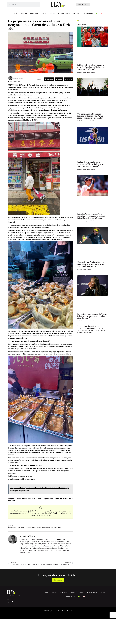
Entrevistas (34, 13)
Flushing (43, 527)
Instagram (58, 498)
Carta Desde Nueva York (20, 527)
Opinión (52, 13)
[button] (49, 79)
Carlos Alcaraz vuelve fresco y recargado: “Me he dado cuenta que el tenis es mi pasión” (90, 164)
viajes (59, 527)
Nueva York (49, 527)
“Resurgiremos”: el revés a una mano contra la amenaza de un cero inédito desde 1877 (90, 264)
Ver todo (76, 13)
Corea (38, 527)
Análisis (43, 13)
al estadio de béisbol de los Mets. (55, 110)
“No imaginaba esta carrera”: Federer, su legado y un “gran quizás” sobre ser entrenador (90, 115)
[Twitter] (12, 601)
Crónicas (24, 13)
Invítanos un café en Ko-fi (32, 498)
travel (55, 527)
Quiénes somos (87, 13)
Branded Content (64, 13)
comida (34, 527)
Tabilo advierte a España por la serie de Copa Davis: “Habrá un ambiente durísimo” (90, 67)
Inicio (16, 13)
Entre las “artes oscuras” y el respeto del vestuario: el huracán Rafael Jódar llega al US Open (91, 216)
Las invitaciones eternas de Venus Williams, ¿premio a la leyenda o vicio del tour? (92, 316)
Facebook (11, 501)
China (29, 527)
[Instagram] (8, 601)
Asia (11, 527)
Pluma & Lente (24, 552)
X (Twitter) (67, 498)
